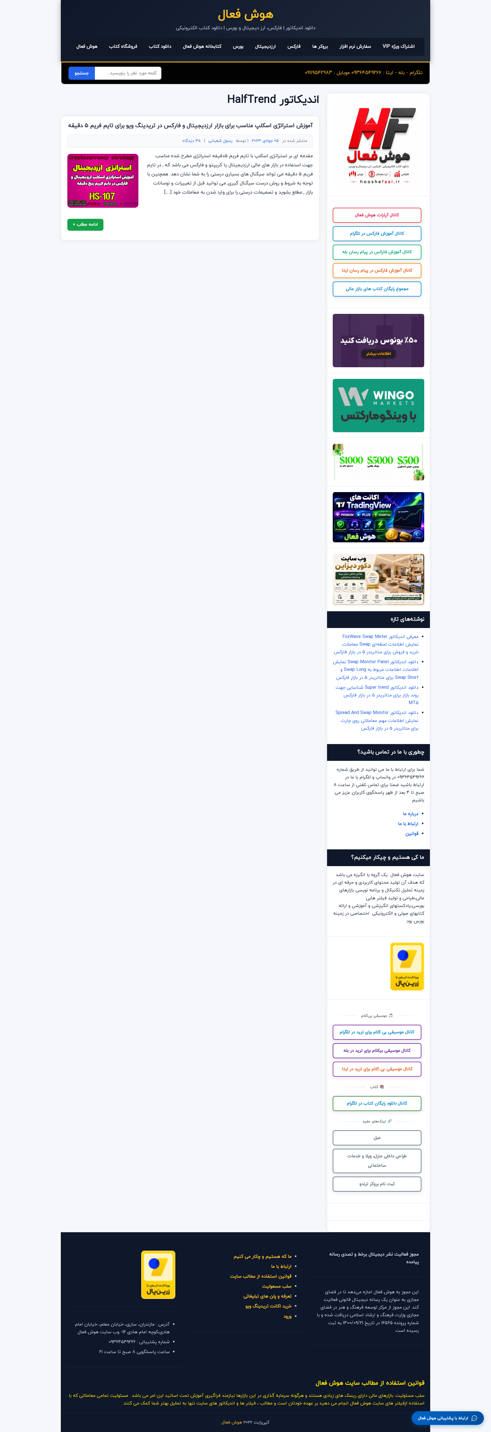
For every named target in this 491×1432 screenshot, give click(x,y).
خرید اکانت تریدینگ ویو (269, 1306)
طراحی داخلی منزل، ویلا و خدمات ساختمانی (377, 1161)
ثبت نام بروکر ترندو (377, 1184)
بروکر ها (320, 46)
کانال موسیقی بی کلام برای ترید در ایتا (377, 1069)
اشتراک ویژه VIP (399, 46)
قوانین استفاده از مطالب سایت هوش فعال (370, 1383)
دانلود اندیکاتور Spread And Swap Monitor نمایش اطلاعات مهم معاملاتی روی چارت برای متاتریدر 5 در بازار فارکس (377, 720)
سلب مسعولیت (277, 1286)
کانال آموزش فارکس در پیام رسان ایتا (377, 271)
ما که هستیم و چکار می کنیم (263, 1256)
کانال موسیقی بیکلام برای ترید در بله (377, 1051)
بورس (238, 46)
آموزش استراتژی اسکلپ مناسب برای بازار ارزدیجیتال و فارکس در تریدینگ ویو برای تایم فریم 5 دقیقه (190, 126)
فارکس (294, 46)
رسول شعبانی (220, 141)
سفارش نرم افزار (355, 46)
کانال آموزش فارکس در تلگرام (377, 234)
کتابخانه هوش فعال (202, 46)
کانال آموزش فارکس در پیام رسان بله (377, 252)
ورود (288, 1316)
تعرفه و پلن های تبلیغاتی (268, 1296)
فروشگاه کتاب (123, 46)
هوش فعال (245, 14)
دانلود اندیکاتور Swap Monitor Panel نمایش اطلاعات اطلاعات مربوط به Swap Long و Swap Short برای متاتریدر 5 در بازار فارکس (376, 670)
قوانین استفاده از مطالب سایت (261, 1276)
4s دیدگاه (191, 141)
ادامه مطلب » (85, 224)
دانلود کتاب (160, 46)
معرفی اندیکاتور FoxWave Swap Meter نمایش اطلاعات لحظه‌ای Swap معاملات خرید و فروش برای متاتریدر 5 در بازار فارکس (376, 644)
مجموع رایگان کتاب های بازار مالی (377, 289)
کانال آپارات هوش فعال (377, 215)
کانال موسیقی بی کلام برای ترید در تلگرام (377, 1032)
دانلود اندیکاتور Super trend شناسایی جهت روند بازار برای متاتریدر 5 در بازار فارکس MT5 (377, 695)
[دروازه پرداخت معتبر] (407, 989)
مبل (377, 1138)
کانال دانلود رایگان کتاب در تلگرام (377, 1103)
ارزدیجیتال (265, 46)
